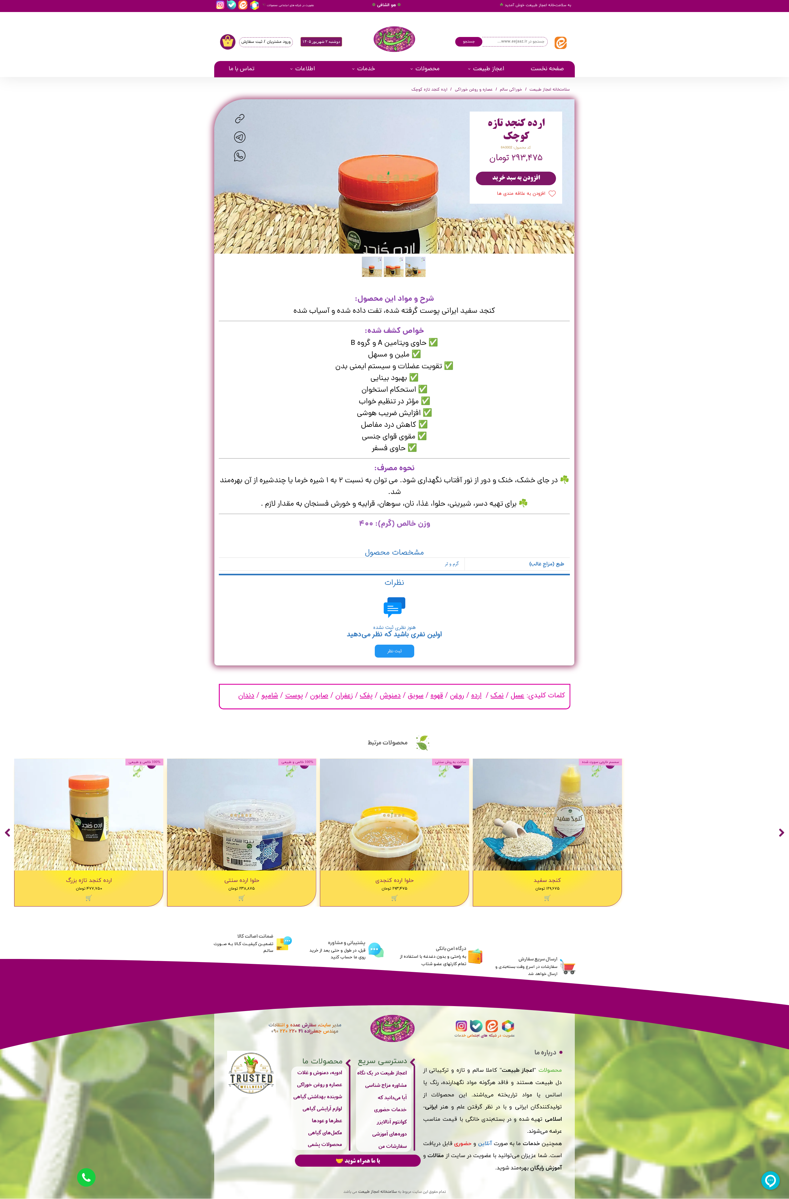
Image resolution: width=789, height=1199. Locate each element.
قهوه (437, 695)
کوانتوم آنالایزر (392, 1121)
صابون (319, 695)
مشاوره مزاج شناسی (386, 1085)
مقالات (435, 1156)
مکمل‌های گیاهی (325, 1132)
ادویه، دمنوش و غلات (319, 1072)
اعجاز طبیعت (488, 69)
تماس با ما (242, 69)
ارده (476, 695)
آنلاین (485, 1144)
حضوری (463, 1144)
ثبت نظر (394, 651)
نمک (497, 695)
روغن (457, 695)
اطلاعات (305, 69)
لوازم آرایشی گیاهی (322, 1108)
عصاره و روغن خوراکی (319, 1084)
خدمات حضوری (390, 1109)
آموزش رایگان (546, 1168)
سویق (415, 695)
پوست (294, 695)
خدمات (366, 69)
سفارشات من (392, 1146)
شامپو (269, 695)
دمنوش (390, 695)
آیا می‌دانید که (392, 1097)
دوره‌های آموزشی (389, 1133)
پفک (366, 695)
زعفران (344, 695)
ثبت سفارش (251, 42)
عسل (517, 695)
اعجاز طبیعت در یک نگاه (382, 1072)
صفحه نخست (547, 69)
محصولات (427, 69)
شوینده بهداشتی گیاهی (317, 1096)
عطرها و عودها (327, 1120)
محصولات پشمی (325, 1144)
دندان (246, 695)
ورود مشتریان (279, 42)
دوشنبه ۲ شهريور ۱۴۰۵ (321, 41)
